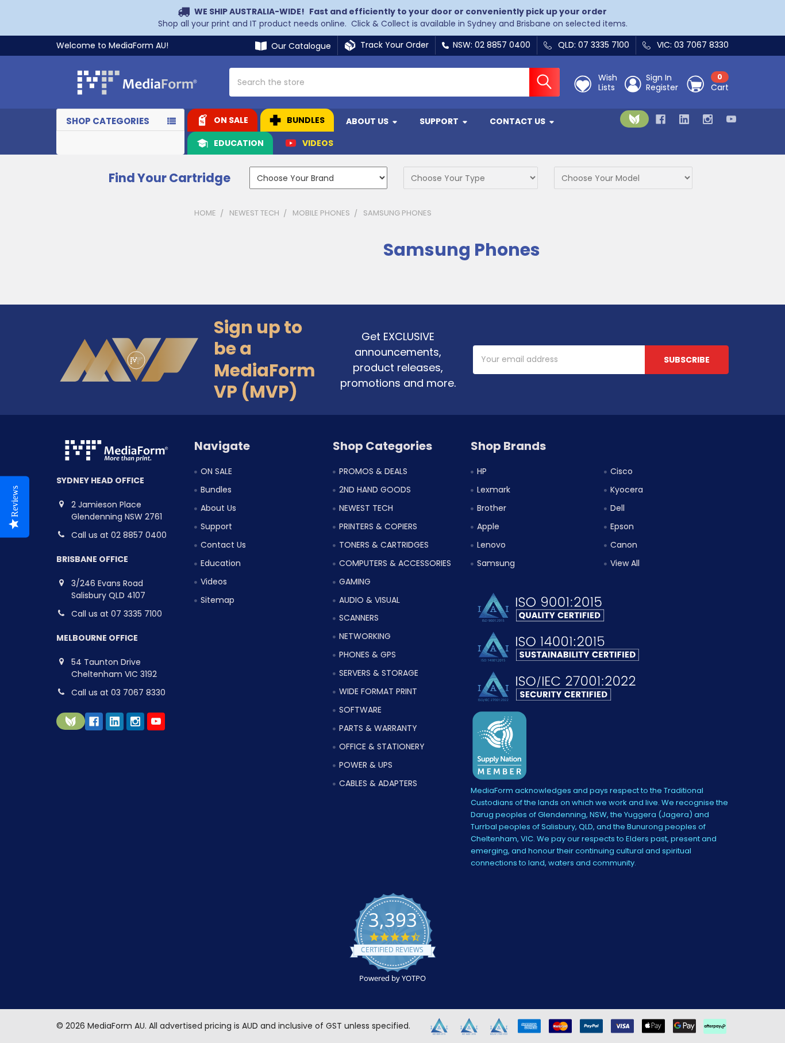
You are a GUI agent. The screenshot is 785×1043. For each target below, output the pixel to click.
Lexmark (493, 489)
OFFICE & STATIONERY (382, 746)
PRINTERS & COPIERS (378, 526)
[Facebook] (660, 119)
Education (239, 143)
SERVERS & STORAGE (378, 673)
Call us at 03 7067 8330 (118, 692)
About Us (367, 121)
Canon (623, 545)
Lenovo (491, 545)
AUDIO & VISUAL (369, 600)
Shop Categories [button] (107, 121)
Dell (617, 508)
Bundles (306, 120)
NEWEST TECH (366, 508)
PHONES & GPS (367, 654)
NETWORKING (365, 636)
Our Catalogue (299, 46)
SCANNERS (359, 618)
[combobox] (394, 82)
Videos (317, 143)
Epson (622, 526)
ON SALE (231, 120)
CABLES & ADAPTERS (378, 783)
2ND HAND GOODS (375, 489)
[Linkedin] (684, 119)
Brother (491, 508)
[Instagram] (708, 119)
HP (482, 471)
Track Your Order (392, 45)
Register (662, 88)
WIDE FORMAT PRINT (378, 691)
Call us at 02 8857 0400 (119, 535)
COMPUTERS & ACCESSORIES (395, 563)
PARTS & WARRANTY (378, 728)
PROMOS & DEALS (373, 471)
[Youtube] (731, 119)
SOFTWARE (360, 709)
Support (439, 121)
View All (625, 563)
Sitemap (217, 600)
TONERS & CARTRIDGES (384, 545)
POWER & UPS (365, 765)
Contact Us (517, 121)
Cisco (621, 471)
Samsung (496, 563)
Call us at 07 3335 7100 (116, 613)
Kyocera (626, 489)
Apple (488, 526)
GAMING (355, 581)
